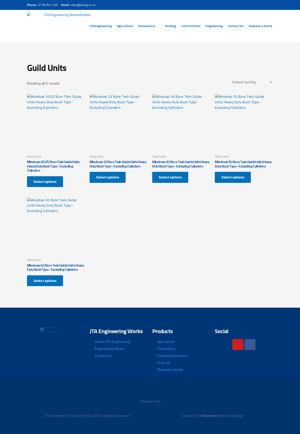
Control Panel (190, 26)
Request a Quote (260, 26)
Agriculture (125, 26)
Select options (45, 182)
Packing (170, 26)
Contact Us (235, 26)
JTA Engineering (100, 26)
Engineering (214, 26)
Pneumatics (146, 26)
